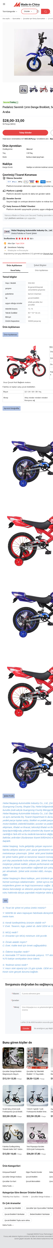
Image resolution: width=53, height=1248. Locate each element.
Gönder (26, 1028)
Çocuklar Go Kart (9, 1181)
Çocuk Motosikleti (33, 1181)
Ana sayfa (6, 18)
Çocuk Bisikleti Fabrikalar (15, 1214)
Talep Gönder (25, 132)
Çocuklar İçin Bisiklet (13, 1208)
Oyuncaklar (16, 18)
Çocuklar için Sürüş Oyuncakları (34, 18)
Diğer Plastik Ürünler (34, 1172)
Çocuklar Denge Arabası (12, 1176)
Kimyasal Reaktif (9, 1172)
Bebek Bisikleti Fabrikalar (40, 1214)
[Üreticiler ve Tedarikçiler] (26, 4)
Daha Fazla (7, 1186)
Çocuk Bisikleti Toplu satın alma (17, 1220)
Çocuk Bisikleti (31, 1176)
